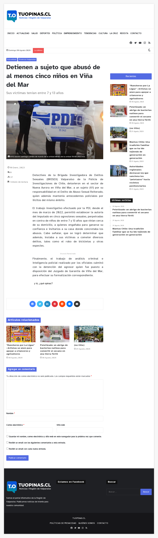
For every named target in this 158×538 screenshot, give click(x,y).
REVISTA (124, 33)
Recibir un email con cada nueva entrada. (27, 449)
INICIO (11, 33)
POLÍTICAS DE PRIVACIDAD (63, 523)
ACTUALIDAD (23, 33)
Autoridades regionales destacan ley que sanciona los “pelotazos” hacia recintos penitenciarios (139, 176)
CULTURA (103, 33)
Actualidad (11, 60)
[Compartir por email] (77, 304)
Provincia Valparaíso (27, 60)
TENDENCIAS (90, 33)
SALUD (34, 33)
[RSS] (149, 43)
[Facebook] (131, 43)
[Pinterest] (55, 304)
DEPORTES (45, 33)
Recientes (131, 76)
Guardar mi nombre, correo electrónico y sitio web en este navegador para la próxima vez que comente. (55, 437)
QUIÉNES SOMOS (86, 523)
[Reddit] (62, 304)
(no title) (79, 345)
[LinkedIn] (47, 304)
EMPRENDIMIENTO (73, 33)
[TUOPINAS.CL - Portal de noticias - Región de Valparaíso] (29, 16)
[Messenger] (70, 304)
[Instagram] (144, 43)
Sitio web (61, 425)
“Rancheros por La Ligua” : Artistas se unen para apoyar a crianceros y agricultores (140, 92)
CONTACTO (135, 33)
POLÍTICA (57, 33)
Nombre (10, 413)
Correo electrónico (15, 425)
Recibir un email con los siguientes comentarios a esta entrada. (37, 443)
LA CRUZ (114, 33)
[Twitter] (135, 43)
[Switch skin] (149, 50)
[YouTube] (140, 43)
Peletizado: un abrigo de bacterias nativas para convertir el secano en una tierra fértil (140, 113)
